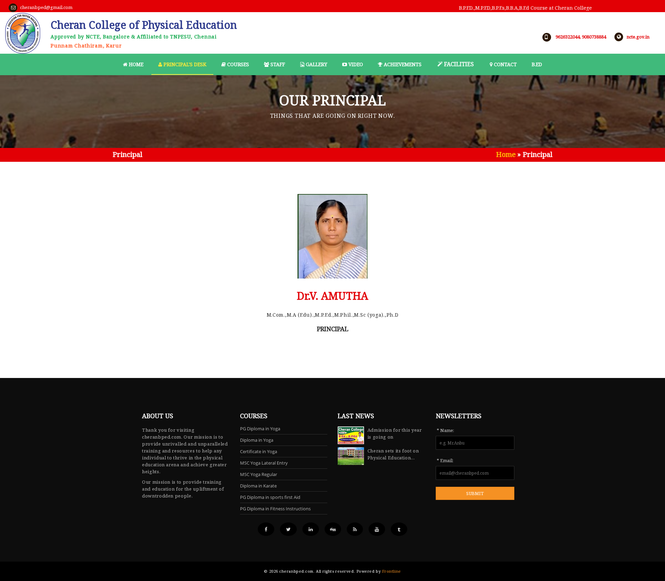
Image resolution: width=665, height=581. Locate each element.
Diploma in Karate (258, 486)
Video (355, 64)
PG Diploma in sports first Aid (270, 497)
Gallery (315, 64)
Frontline (391, 571)
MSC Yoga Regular (258, 474)
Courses (237, 64)
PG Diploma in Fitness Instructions (275, 508)
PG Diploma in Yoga (260, 428)
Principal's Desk (184, 64)
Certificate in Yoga (258, 451)
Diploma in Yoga (256, 440)
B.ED (537, 64)
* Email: (445, 460)
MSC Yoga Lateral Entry (264, 463)
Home (135, 64)
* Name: (445, 430)
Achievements (402, 64)
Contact (505, 64)
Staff (277, 64)
